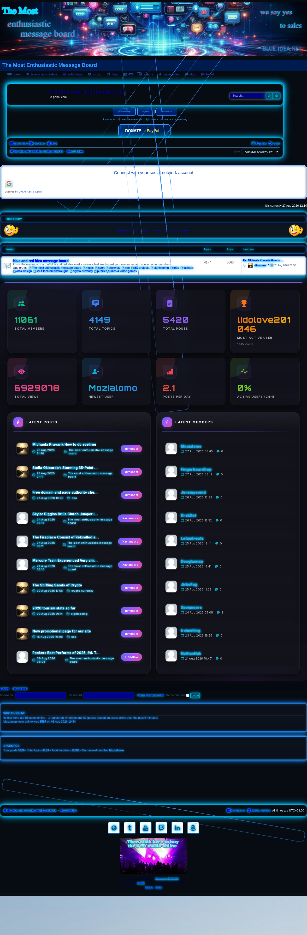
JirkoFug (189, 584)
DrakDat (188, 515)
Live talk (145, 112)
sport (101, 267)
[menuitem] (37, 143)
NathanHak (191, 653)
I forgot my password (150, 695)
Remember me (176, 695)
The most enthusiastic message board (56, 267)
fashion (188, 267)
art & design (24, 271)
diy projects (141, 267)
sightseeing (161, 267)
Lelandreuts (192, 538)
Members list (166, 112)
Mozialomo (191, 446)
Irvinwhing (190, 630)
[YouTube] (146, 828)
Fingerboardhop (196, 469)
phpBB (141, 883)
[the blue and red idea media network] (29, 93)
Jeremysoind (193, 492)
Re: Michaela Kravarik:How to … (263, 260)
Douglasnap (192, 561)
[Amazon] (193, 828)
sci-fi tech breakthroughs (52, 271)
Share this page (124, 112)
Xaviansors (191, 607)
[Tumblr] (130, 828)
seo (127, 267)
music (90, 267)
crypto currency (83, 271)
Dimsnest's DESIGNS (167, 878)
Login (4, 688)
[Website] (114, 828)
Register (20, 688)
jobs (176, 267)
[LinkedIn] (177, 828)
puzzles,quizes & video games (117, 271)
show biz (114, 267)
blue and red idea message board (41, 261)
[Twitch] (161, 828)
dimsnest (260, 265)
